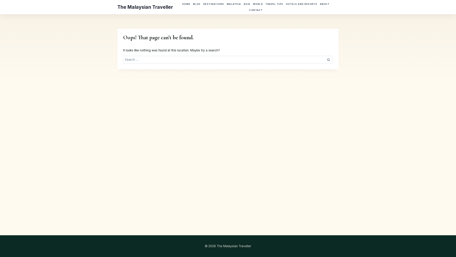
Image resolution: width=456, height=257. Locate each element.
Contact (255, 10)
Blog (197, 4)
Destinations (213, 4)
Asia (247, 4)
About (325, 4)
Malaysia (234, 4)
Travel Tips (274, 4)
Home (186, 4)
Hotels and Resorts (301, 4)
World (258, 4)
